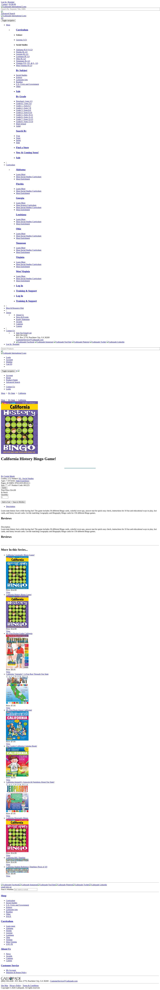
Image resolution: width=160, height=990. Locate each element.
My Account (11, 970)
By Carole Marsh (8, 476)
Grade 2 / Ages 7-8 (23, 108)
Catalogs (19, 324)
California (22, 393)
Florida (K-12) (22, 52)
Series (18, 140)
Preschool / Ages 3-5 (24, 101)
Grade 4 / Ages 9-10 (24, 112)
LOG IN (9, 944)
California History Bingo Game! (19, 595)
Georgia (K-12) (22, 54)
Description (10, 506)
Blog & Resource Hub (15, 308)
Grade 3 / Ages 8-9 (23, 110)
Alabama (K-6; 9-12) (24, 50)
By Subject (21, 70)
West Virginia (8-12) (24, 65)
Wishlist (9, 362)
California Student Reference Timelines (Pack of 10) (26, 867)
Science (19, 77)
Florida (20, 184)
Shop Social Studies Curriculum (28, 177)
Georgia (20, 198)
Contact (5, 4)
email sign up (6, 887)
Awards (19, 322)
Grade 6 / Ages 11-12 (24, 117)
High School (21, 124)
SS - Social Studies (26, 478)
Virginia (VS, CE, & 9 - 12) (27, 63)
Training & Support (26, 291)
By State (11, 393)
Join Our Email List (24, 333)
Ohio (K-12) (21, 59)
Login (8, 357)
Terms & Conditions (31, 985)
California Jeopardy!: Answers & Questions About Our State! (30, 782)
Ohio (18, 228)
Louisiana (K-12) (23, 56)
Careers (19, 326)
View (8, 592)
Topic (18, 138)
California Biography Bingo (17, 818)
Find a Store (22, 147)
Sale (18, 91)
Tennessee (21, 243)
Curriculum (22, 29)
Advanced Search (8, 13)
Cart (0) (9, 364)
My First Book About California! (19, 710)
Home (8, 378)
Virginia (20, 257)
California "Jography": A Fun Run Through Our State (27, 674)
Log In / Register (7, 2)
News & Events (22, 317)
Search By (21, 131)
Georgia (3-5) (21, 40)
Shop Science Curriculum (26, 205)
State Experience (22, 481)
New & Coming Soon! (27, 152)
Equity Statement (23, 319)
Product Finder (12, 380)
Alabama (21, 169)
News (8, 954)
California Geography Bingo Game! (20, 555)
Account (9, 360)
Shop (8, 25)
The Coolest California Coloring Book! (21, 746)
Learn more (10, 926)
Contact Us (10, 331)
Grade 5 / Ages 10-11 (24, 115)
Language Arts (22, 80)
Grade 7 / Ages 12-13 (24, 119)
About (8, 313)
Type (18, 136)
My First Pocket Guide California (19, 633)
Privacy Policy (15, 985)
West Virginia (23, 271)
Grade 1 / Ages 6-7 (23, 106)
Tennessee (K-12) (23, 61)
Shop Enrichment (23, 179)
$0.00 (12, 4)
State (18, 143)
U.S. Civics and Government (27, 84)
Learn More (20, 174)
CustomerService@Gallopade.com (29, 340)
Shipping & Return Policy (16, 972)
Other (18, 86)
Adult (18, 126)
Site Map (4, 985)
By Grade (21, 96)
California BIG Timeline (15, 858)
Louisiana (21, 214)
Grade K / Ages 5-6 (24, 103)
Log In (19, 285)
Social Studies (21, 75)
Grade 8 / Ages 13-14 (24, 121)
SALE (8, 916)
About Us (20, 315)
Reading (19, 82)
